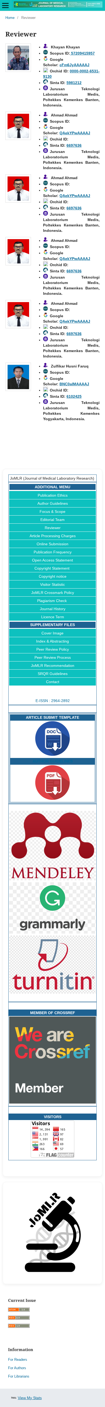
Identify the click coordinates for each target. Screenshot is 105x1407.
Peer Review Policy (52, 649)
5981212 (74, 83)
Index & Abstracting (52, 641)
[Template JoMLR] (52, 754)
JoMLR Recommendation (52, 665)
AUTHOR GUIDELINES (53, 761)
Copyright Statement (52, 568)
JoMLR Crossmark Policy (52, 592)
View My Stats (30, 1398)
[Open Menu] (5, 5)
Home (10, 18)
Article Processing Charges (53, 536)
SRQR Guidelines (53, 673)
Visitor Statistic (52, 584)
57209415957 (82, 53)
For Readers (17, 1360)
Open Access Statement (52, 560)
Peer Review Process (52, 657)
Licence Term (52, 617)
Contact (52, 682)
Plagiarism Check (52, 601)
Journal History (52, 609)
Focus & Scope (52, 511)
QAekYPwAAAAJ (75, 133)
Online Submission (52, 544)
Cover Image (52, 633)
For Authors (17, 1368)
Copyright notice (52, 576)
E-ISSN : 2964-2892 (53, 701)
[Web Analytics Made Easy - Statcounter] (14, 1398)
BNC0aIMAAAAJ (74, 384)
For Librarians (18, 1376)
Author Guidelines (52, 503)
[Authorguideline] (52, 798)
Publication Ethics (53, 495)
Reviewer (53, 528)
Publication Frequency (53, 552)
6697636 (74, 145)
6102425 (74, 396)
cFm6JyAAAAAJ (74, 65)
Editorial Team (52, 519)
